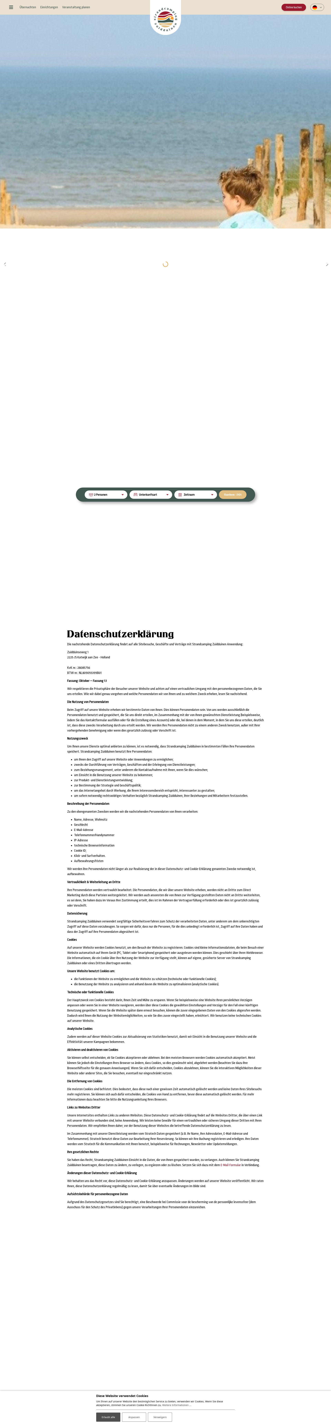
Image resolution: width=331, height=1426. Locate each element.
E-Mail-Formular (231, 1165)
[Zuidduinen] (165, 17)
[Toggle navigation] (11, 7)
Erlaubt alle (108, 1417)
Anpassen (134, 1417)
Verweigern (160, 1417)
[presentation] (4, 264)
